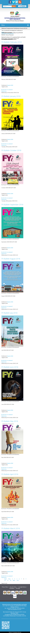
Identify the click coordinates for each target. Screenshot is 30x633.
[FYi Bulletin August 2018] (12, 276)
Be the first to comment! (7, 89)
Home (2, 32)
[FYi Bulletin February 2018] (12, 60)
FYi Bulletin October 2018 (11, 150)
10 (5, 580)
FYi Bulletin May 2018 (9, 421)
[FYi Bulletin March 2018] (12, 546)
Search (13, 6)
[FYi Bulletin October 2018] (12, 168)
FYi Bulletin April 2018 (9, 474)
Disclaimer (12, 588)
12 (10, 580)
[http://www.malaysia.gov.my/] (5, 592)
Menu (3, 25)
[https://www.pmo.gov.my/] (9, 592)
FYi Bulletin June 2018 (9, 367)
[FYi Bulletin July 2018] (12, 330)
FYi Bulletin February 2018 (11, 42)
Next (14, 580)
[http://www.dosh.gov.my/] (21, 592)
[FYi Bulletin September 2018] (12, 222)
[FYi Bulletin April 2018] (12, 492)
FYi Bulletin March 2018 (10, 528)
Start (5, 578)
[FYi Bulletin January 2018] (12, 114)
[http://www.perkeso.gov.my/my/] (25, 592)
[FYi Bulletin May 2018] (12, 438)
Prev (9, 578)
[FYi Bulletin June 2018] (12, 385)
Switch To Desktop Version (15, 632)
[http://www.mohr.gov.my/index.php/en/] (17, 592)
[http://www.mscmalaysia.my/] (13, 592)
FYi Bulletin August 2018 (10, 258)
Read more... (4, 91)
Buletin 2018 (10, 85)
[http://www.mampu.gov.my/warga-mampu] (15, 596)
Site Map (18, 588)
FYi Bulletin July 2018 (9, 313)
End (18, 580)
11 (7, 580)
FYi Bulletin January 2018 (10, 96)
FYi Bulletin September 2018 (12, 204)
